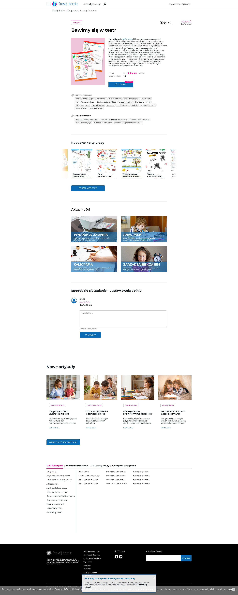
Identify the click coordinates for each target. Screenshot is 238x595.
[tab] (55, 466)
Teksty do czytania (82, 105)
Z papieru (143, 105)
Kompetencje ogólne (131, 99)
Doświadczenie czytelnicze (107, 102)
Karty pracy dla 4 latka (115, 472)
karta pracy (127, 39)
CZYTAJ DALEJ (54, 428)
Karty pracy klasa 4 (141, 483)
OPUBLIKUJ (90, 335)
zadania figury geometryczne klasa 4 (128, 123)
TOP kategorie (54, 465)
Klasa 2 (85, 99)
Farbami (76, 23)
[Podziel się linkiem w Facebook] (161, 22)
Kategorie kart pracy (124, 465)
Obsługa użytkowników (92, 558)
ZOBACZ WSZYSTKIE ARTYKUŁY (63, 442)
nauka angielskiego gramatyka (87, 119)
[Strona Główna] (65, 4)
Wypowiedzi (146, 99)
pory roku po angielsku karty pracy (114, 119)
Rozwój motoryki (115, 99)
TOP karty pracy (99, 465)
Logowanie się (174, 4)
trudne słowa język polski (103, 123)
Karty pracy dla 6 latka (115, 479)
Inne (118, 105)
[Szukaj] (105, 4)
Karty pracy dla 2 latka (88, 479)
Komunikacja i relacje (142, 102)
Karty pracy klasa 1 (141, 472)
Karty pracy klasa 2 (141, 475)
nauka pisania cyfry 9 (83, 123)
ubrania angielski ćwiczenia (139, 119)
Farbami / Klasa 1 (82, 108)
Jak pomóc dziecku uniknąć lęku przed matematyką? (59, 413)
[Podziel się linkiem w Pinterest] (164, 22)
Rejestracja (187, 4)
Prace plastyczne (98, 105)
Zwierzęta (125, 105)
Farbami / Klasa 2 (96, 108)
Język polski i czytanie (98, 99)
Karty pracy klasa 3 (141, 479)
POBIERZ (123, 84)
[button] (67, 163)
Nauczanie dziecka (57, 405)
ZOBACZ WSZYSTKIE (88, 188)
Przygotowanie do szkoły (117, 483)
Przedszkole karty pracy (89, 475)
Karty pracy (93, 4)
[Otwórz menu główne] (48, 4)
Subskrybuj (186, 558)
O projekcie (88, 562)
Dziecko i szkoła (131, 405)
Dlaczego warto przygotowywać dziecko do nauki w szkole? (137, 413)
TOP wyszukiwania (77, 465)
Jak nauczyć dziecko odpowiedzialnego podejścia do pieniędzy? (98, 413)
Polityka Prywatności (92, 551)
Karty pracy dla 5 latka (115, 475)
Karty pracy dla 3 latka (88, 483)
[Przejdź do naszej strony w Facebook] (116, 556)
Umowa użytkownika (92, 555)
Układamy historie (125, 102)
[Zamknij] (233, 589)
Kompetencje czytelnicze (85, 102)
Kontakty (87, 569)
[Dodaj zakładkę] (169, 22)
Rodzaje (135, 105)
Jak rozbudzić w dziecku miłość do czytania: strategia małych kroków (174, 413)
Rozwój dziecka (168, 405)
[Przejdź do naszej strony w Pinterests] (120, 556)
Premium (87, 565)
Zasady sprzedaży (90, 572)
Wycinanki (110, 105)
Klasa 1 (78, 99)
